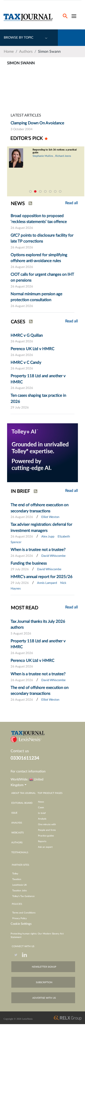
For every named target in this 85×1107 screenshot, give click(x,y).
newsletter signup (44, 967)
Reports (42, 841)
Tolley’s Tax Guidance (23, 896)
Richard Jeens (24, 156)
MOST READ (24, 608)
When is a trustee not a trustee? (38, 550)
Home (9, 51)
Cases (41, 807)
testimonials (19, 852)
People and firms (47, 830)
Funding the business (29, 563)
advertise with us (44, 998)
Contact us (20, 751)
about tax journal (23, 793)
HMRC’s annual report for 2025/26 (41, 577)
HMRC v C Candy (26, 362)
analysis (16, 823)
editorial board (22, 803)
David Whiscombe (53, 556)
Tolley (15, 874)
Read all (71, 321)
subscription (44, 982)
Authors (26, 51)
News (41, 802)
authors (16, 842)
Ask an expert (45, 847)
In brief (42, 813)
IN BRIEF (20, 491)
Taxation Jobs (19, 890)
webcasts (17, 833)
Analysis (42, 819)
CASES (18, 321)
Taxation (16, 879)
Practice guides (46, 836)
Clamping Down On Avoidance (37, 123)
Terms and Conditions (23, 913)
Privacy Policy (19, 918)
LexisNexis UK (19, 885)
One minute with (47, 824)
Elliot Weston (50, 517)
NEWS (18, 203)
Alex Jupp (47, 536)
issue (14, 813)
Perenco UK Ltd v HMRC (32, 349)
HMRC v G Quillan (27, 335)
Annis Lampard (47, 583)
